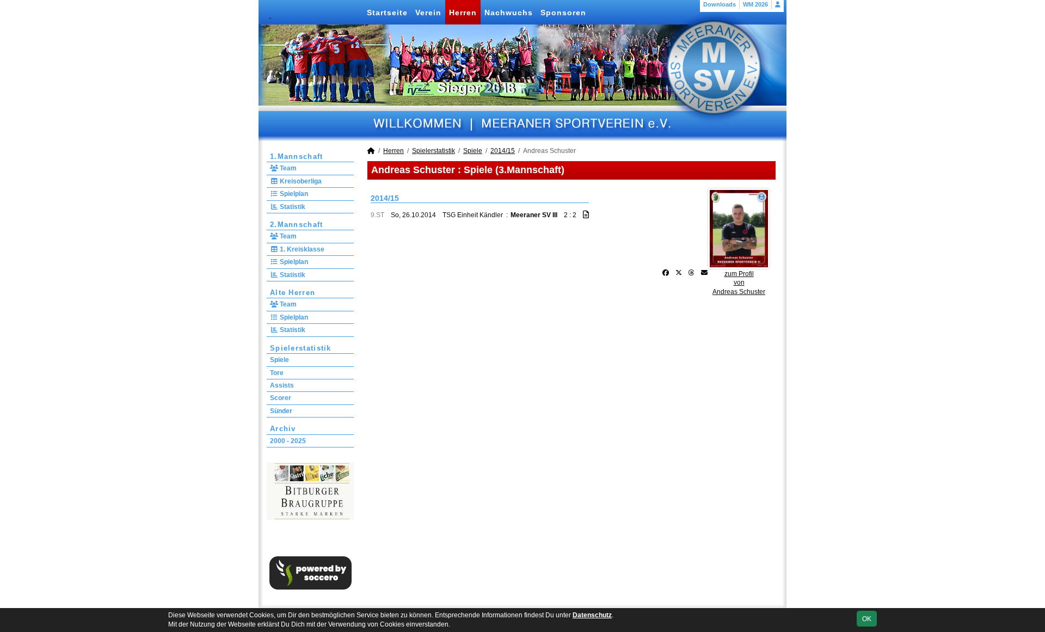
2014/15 (502, 151)
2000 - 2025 (288, 441)
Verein (428, 12)
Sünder (281, 411)
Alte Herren (292, 293)
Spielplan (293, 194)
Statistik (291, 207)
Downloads (719, 4)
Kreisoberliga (300, 181)
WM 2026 (755, 4)
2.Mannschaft (296, 224)
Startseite (387, 12)
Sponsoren (563, 12)
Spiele (279, 360)
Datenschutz (592, 615)
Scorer (280, 398)
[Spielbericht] (586, 214)
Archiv (283, 429)
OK (866, 619)
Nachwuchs (508, 12)
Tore (277, 373)
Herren (463, 12)
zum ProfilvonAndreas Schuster (738, 283)
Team (287, 168)
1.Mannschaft (296, 156)
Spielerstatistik (300, 348)
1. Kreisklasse (301, 249)
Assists (282, 385)
